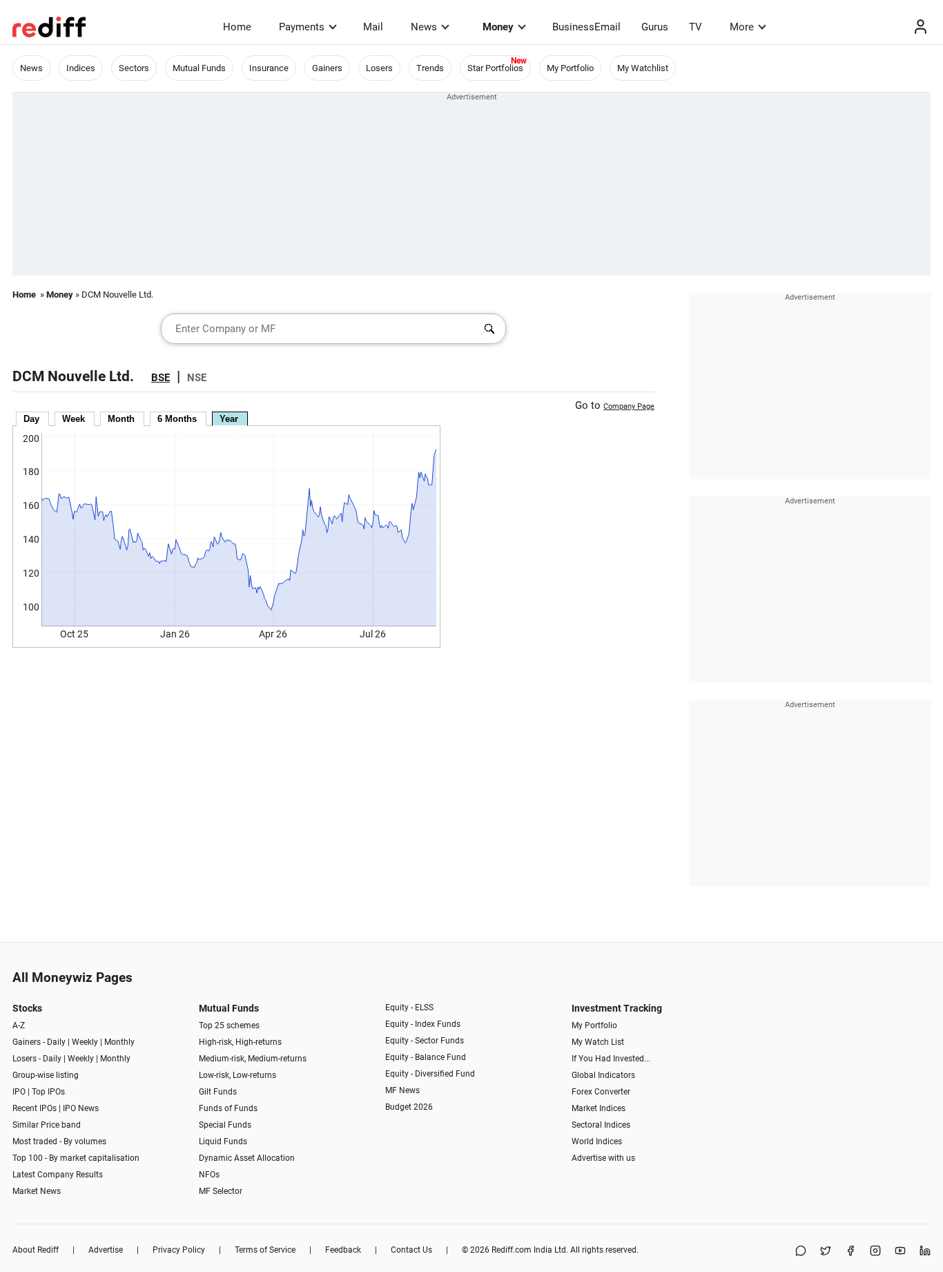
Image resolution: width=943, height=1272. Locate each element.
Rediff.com (512, 1250)
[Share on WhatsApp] (800, 1251)
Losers (379, 68)
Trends (430, 68)
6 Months (177, 419)
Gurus (654, 27)
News (424, 27)
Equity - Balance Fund (425, 1057)
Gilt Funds (218, 1092)
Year (229, 419)
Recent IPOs (34, 1108)
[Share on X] (825, 1251)
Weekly (85, 1042)
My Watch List (598, 1042)
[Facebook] (850, 1251)
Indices (80, 68)
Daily (56, 1042)
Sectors (134, 68)
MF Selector (220, 1191)
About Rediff (35, 1250)
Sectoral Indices (601, 1125)
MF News (402, 1090)
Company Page (628, 406)
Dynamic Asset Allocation (247, 1158)
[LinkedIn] (925, 1251)
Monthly (119, 1042)
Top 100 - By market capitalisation (75, 1158)
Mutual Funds (199, 68)
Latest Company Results (57, 1174)
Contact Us (411, 1250)
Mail (373, 27)
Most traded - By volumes (59, 1141)
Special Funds (225, 1125)
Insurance (269, 68)
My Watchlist (642, 68)
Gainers (327, 68)
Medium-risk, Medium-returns (253, 1058)
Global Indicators (603, 1075)
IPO (19, 1092)
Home (237, 27)
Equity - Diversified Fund (430, 1074)
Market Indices (598, 1108)
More (742, 27)
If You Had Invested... (611, 1058)
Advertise (105, 1250)
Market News (36, 1191)
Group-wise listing (45, 1075)
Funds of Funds (228, 1108)
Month (121, 419)
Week (73, 419)
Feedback (343, 1250)
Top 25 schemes (229, 1025)
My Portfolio (570, 68)
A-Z (18, 1025)
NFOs (209, 1174)
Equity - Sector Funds (424, 1040)
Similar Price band (46, 1125)
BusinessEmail (586, 27)
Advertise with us (603, 1158)
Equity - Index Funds (422, 1024)
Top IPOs (48, 1092)
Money (498, 27)
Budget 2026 (409, 1107)
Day (31, 419)
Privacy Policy (179, 1250)
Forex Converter (601, 1092)
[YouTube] (900, 1251)
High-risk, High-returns (240, 1042)
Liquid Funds (223, 1141)
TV (695, 27)
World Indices (597, 1141)
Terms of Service (265, 1250)
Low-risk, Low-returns (237, 1075)
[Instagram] (875, 1251)
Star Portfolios (495, 68)
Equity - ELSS (409, 1007)
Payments (301, 27)
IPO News (81, 1108)
